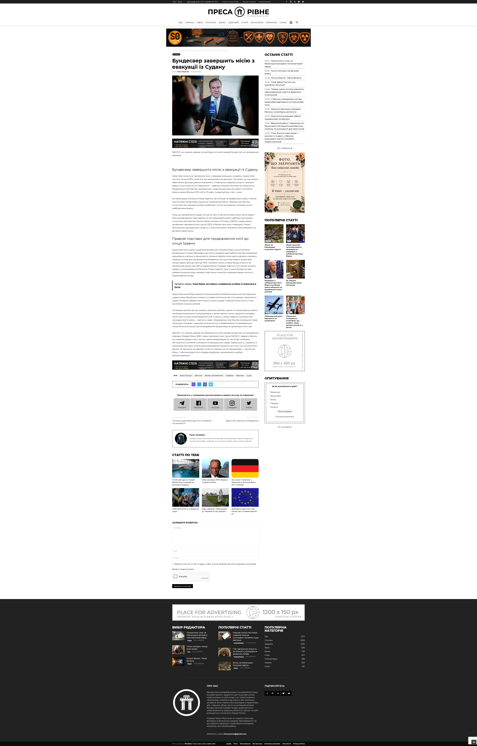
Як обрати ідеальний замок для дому (294, 283)
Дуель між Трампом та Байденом (242, 421)
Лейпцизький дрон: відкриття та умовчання (274, 318)
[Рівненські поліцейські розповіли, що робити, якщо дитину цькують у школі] (295, 305)
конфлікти (229, 375)
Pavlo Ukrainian (183, 72)
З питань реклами (264, 2)
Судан (249, 375)
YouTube (215, 407)
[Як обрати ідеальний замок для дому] (295, 269)
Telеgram (182, 407)
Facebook (198, 407)
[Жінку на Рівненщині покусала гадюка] (274, 233)
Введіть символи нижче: (183, 569)
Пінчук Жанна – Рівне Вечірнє (286, 78)
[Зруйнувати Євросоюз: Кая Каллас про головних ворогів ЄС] (245, 497)
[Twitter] (299, 1)
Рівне (200, 22)
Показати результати (284, 417)
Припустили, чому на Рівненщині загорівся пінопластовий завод (283, 64)
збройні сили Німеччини (214, 375)
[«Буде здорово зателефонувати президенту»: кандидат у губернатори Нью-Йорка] (295, 233)
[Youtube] (303, 1)
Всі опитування (285, 427)
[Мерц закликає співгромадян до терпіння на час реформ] (215, 497)
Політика (210, 22)
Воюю (273, 400)
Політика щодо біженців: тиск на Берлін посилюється (191, 422)
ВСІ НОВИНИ (283, 148)
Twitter (249, 407)
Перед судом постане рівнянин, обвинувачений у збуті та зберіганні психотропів (284, 92)
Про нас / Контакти (249, 2)
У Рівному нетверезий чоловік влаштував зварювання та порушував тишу (284, 102)
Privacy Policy (299, 744)
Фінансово (275, 392)
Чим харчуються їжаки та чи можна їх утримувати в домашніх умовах (245, 651)
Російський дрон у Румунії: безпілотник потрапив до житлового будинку (183, 482)
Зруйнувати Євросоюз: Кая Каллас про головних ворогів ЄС (244, 511)
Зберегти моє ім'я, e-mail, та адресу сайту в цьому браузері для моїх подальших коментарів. (215, 564)
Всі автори (257, 744)
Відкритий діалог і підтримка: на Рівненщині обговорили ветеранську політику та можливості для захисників (284, 126)
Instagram (232, 407)
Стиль (283, 22)
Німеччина (240, 375)
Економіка (257, 22)
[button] (291, 23)
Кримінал (271, 22)
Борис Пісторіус (186, 375)
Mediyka (188, 744)
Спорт (244, 22)
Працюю (274, 403)
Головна (175, 50)
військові (198, 375)
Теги (236, 744)
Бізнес (222, 22)
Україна (189, 22)
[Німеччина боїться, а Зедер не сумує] (185, 497)
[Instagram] (291, 1)
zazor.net (211, 744)
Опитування (245, 744)
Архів (228, 744)
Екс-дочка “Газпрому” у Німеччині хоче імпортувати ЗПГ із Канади (244, 482)
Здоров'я (233, 22)
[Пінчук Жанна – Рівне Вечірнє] (178, 661)
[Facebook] (286, 1)
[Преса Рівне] (238, 12)
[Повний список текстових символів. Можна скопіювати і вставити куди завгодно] (224, 635)
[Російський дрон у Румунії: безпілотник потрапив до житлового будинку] (185, 468)
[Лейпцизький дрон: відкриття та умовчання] (274, 305)
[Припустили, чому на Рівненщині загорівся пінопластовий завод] (178, 635)
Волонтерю (276, 396)
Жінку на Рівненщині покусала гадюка (273, 247)
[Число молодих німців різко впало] (178, 649)
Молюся (274, 407)
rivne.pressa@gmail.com (234, 734)
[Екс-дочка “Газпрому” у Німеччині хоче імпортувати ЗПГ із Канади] (245, 468)
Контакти (286, 744)
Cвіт (180, 22)
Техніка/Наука (271, 659)
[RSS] (295, 1)
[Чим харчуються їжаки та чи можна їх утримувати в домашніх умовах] (224, 652)
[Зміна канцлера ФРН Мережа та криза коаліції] (215, 468)
